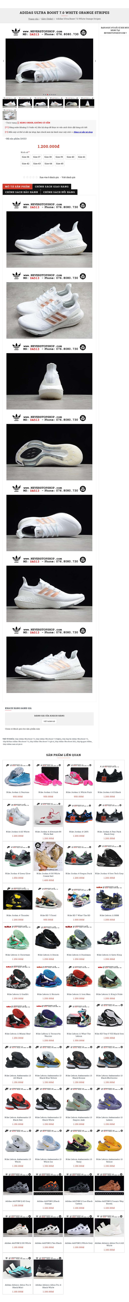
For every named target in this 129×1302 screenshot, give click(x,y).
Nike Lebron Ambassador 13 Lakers (109, 1118)
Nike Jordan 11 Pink (48, 792)
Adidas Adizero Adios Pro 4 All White (109, 1244)
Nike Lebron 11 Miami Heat (18, 1034)
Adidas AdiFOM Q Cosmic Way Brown (109, 1202)
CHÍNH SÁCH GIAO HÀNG (52, 186)
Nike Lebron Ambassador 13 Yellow (109, 1160)
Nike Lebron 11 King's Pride (109, 994)
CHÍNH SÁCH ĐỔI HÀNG (59, 192)
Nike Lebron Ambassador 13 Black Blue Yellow (48, 1076)
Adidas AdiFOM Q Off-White (18, 1243)
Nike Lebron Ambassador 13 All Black (18, 1076)
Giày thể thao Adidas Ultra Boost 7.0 (16, 741)
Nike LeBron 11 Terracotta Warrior (48, 1035)
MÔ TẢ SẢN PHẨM (17, 186)
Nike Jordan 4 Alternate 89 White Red (48, 832)
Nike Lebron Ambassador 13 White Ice (48, 1160)
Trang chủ (33, 19)
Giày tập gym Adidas (84, 741)
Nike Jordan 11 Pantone (17, 792)
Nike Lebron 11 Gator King (109, 955)
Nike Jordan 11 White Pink (79, 792)
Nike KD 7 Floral (48, 915)
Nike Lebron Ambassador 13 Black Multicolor (109, 1076)
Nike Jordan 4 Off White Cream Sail (48, 874)
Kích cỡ (24, 152)
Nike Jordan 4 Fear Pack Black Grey (109, 832)
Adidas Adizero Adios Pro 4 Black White (48, 1286)
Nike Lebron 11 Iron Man (79, 994)
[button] (3, 61)
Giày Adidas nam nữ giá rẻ (12, 744)
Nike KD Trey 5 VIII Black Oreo (109, 1034)
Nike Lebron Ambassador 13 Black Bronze (79, 1076)
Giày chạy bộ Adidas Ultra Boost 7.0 (75, 739)
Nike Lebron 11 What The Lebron (79, 1035)
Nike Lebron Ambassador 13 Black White (48, 1118)
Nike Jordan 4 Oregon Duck (79, 873)
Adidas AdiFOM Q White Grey (79, 1243)
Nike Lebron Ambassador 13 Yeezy (79, 1160)
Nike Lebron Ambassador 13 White (18, 1160)
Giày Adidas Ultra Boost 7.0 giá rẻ (42, 741)
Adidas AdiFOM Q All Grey (17, 1201)
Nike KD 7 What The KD (79, 915)
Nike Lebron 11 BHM (109, 915)
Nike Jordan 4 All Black (109, 792)
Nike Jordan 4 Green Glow (17, 873)
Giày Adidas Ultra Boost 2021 (65, 741)
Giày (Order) (47, 18)
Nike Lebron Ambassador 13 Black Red (18, 1118)
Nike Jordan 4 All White (17, 831)
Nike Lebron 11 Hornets (48, 994)
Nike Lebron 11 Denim (48, 955)
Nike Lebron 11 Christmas (18, 955)
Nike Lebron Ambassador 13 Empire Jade (79, 1118)
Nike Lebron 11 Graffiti (17, 994)
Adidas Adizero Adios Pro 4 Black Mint (18, 1286)
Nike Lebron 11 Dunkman (79, 955)
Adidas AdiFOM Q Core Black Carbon (78, 1202)
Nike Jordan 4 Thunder (18, 915)
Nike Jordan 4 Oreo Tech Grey (109, 873)
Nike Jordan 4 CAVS (78, 831)
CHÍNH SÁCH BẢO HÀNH (21, 192)
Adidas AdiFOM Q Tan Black (48, 1243)
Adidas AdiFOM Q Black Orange (48, 1202)
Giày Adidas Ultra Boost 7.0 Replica (48, 739)
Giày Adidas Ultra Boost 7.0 (25, 739)
